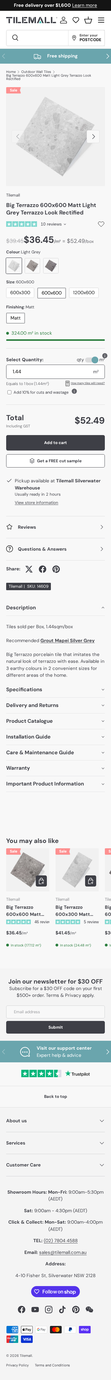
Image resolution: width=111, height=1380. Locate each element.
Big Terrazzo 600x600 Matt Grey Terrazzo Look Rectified (27, 911)
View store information (36, 502)
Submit (55, 1027)
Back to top (55, 1096)
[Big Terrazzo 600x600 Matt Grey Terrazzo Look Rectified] (27, 869)
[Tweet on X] (29, 569)
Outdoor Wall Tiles (36, 72)
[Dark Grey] (51, 265)
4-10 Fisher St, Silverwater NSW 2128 (55, 1275)
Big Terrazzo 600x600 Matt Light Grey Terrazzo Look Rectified (48, 77)
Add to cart (55, 442)
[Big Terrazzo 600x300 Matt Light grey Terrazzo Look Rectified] (77, 869)
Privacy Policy (17, 1365)
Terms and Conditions (52, 1365)
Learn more (84, 5)
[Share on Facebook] (42, 569)
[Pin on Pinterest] (56, 569)
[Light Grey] (14, 265)
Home (11, 72)
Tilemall (13, 195)
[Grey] (32, 265)
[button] (88, 20)
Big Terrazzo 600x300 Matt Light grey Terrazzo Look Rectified (77, 911)
